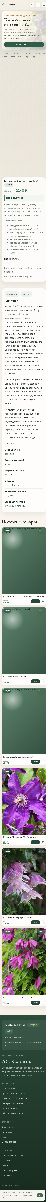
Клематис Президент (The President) (19, 837)
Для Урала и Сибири (12, 1103)
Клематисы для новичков (15, 1098)
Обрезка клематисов (12, 1113)
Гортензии (7, 1132)
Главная (5, 53)
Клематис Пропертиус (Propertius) (18, 917)
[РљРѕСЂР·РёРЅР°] (38, 4)
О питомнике (8, 1088)
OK (40, 1195)
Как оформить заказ (12, 1155)
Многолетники (9, 1142)
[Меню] (43, 4)
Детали (26, 294)
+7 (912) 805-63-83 (15, 1024)
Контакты (7, 1175)
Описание (12, 294)
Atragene (27, 276)
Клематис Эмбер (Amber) (14, 676)
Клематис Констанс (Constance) (17, 998)
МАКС (9, 1031)
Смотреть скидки (24, 44)
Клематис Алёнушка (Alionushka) (18, 757)
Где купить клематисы (13, 1093)
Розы (4, 1137)
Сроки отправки (10, 1170)
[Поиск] (32, 4)
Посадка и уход (9, 1108)
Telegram (33, 1025)
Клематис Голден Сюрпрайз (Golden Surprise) (23, 596)
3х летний (17, 276)
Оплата (5, 1165)
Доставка (6, 1160)
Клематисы (16, 53)
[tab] (12, 294)
